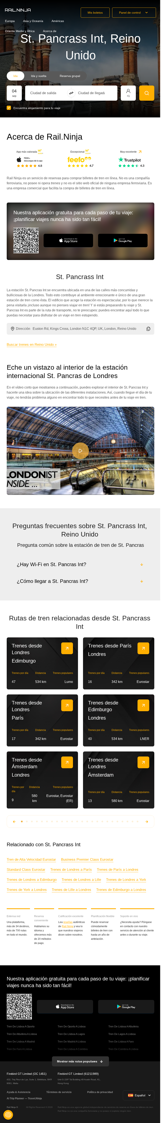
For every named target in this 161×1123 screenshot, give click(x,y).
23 (132, 821)
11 (72, 821)
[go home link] (18, 10)
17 (102, 821)
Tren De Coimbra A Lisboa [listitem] (123, 1049)
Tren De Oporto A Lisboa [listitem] (71, 1026)
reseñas (67, 922)
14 (87, 821)
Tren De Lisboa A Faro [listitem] (120, 1041)
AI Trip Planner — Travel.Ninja (24, 1098)
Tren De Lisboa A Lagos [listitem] (70, 1034)
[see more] (67, 648)
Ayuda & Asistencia (18, 1092)
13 (82, 821)
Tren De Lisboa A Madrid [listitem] (21, 1041)
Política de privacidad (99, 1092)
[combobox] (53, 93)
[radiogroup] (47, 76)
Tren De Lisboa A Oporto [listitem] (21, 1026)
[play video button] (80, 450)
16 (97, 821)
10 (67, 821)
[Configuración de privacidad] (8, 1115)
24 (137, 821)
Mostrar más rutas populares (77, 1061)
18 (107, 821)
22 (127, 821)
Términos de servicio (58, 1092)
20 (117, 821)
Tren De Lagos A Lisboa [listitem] (121, 1034)
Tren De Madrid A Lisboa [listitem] (71, 1041)
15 (92, 821)
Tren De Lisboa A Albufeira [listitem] (123, 1026)
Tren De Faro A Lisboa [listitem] (19, 1049)
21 (122, 821)
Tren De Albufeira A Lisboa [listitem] (22, 1034)
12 (77, 821)
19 (112, 821)
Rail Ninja (67, 926)
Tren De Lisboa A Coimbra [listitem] (72, 1049)
